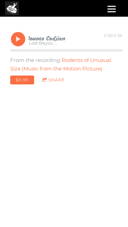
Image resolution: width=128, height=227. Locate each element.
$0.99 (22, 79)
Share (56, 79)
